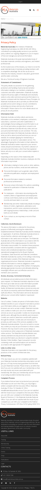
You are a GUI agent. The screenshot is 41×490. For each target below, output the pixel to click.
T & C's (32, 488)
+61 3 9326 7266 (8, 475)
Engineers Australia (27, 79)
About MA (4, 436)
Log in (20, 2)
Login (2, 463)
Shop (2, 456)
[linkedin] (10, 483)
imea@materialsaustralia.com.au (13, 479)
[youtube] (6, 483)
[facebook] (14, 483)
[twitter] (1, 483)
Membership (5, 444)
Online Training (5, 448)
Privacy (27, 488)
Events (3, 452)
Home (3, 19)
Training (3, 440)
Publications (5, 460)
